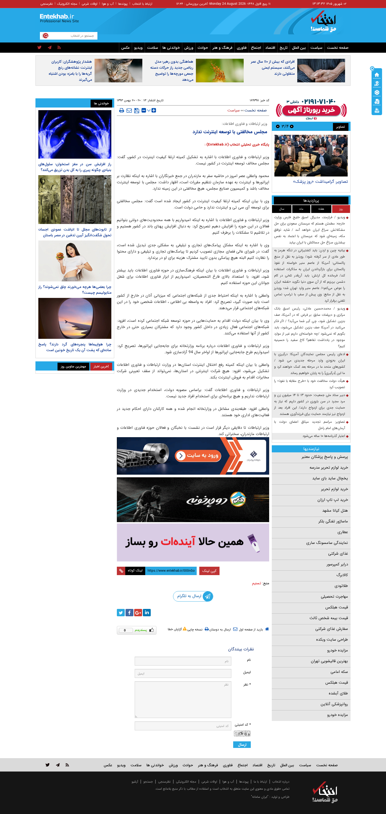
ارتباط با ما (260, 781)
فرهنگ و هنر (222, 48)
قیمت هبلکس (336, 607)
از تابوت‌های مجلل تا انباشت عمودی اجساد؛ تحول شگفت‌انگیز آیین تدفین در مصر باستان (74, 232)
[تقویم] (377, 101)
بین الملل (299, 48)
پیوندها (123, 3)
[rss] (59, 47)
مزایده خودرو (337, 650)
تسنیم (256, 583)
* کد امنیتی (243, 724)
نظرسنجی (46, 3)
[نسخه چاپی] (121, 110)
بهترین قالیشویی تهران (329, 661)
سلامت (152, 48)
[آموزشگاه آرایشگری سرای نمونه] (193, 542)
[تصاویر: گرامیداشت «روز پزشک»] (311, 155)
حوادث (203, 48)
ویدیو (138, 48)
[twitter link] (48, 765)
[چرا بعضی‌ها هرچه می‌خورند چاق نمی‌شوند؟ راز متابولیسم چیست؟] (74, 260)
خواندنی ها (171, 48)
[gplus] (138, 612)
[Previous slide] (292, 126)
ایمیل (247, 672)
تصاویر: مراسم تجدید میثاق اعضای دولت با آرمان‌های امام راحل (309, 425)
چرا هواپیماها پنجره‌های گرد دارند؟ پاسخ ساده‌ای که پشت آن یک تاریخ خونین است (74, 347)
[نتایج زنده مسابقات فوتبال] (377, 110)
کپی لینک (209, 571)
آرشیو (135, 781)
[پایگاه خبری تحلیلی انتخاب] (328, 24)
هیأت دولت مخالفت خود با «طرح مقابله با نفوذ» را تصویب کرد (309, 384)
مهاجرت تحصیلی (334, 596)
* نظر (247, 684)
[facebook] (129, 612)
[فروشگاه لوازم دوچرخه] (193, 499)
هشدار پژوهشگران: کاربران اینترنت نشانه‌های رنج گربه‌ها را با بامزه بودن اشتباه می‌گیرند (70, 71)
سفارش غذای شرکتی (331, 629)
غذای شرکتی (338, 553)
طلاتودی (341, 586)
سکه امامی (339, 672)
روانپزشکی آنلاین (334, 704)
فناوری (242, 48)
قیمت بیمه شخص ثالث (329, 618)
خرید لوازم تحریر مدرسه (329, 467)
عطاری (342, 532)
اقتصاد (270, 48)
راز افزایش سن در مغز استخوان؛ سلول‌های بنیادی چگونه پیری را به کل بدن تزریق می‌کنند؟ (74, 167)
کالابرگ (342, 575)
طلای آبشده (338, 693)
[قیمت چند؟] (377, 83)
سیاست (316, 48)
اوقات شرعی (89, 3)
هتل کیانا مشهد (335, 510)
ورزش (188, 48)
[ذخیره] (136, 110)
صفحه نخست (337, 48)
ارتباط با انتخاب (142, 3)
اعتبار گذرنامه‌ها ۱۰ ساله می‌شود (323, 436)
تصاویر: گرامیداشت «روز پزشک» (320, 181)
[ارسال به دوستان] (129, 110)
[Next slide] (278, 126)
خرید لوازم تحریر (334, 489)
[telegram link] (57, 765)
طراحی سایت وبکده (332, 639)
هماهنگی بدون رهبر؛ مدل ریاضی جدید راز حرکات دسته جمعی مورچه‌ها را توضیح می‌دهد (171, 71)
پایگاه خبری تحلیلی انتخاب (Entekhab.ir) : (237, 144)
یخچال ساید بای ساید (330, 478)
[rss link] (67, 765)
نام (249, 660)
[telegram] (49, 47)
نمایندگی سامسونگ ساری (327, 543)
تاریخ (284, 48)
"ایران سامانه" (259, 796)
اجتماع (256, 48)
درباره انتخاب (280, 781)
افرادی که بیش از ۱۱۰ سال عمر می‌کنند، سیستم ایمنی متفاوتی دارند (273, 68)
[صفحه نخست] (377, 74)
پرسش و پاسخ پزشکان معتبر (325, 457)
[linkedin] (147, 612)
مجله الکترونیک (67, 3)
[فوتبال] (377, 92)
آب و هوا (108, 3)
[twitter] (39, 47)
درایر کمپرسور (337, 564)
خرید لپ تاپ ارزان (332, 500)
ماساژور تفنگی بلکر (333, 521)
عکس (125, 48)
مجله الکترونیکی (186, 781)
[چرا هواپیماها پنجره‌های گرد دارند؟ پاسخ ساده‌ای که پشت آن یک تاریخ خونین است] (74, 318)
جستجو (148, 781)
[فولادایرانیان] (193, 456)
